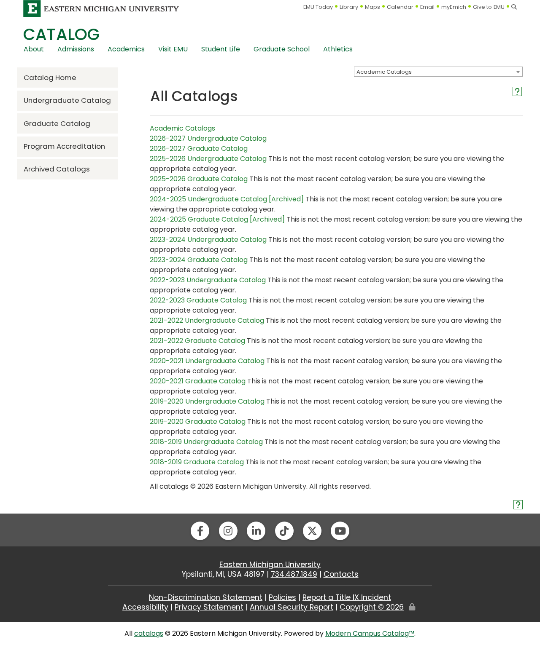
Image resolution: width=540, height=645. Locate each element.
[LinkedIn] (256, 531)
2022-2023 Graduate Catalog (198, 300)
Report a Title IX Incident (346, 597)
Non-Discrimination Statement (205, 597)
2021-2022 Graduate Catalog (197, 340)
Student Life (220, 49)
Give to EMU (489, 7)
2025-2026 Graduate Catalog (199, 179)
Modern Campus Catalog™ (369, 633)
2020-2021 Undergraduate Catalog (207, 361)
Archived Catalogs (57, 169)
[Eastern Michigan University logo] (101, 8)
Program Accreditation (64, 146)
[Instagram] (228, 531)
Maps (372, 7)
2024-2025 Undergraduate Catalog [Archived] (227, 199)
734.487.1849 (294, 574)
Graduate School (282, 49)
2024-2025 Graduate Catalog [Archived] (217, 219)
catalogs (148, 633)
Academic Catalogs (182, 128)
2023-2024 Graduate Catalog (199, 260)
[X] (312, 531)
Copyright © (372, 607)
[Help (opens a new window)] (517, 91)
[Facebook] (200, 531)
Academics (126, 49)
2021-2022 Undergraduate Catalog (207, 320)
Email (427, 7)
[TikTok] (284, 531)
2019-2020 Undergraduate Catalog (207, 401)
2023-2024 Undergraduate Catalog (208, 239)
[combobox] (438, 72)
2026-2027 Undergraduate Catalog (208, 138)
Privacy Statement (209, 607)
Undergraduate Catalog (67, 100)
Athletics (338, 49)
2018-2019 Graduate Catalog (197, 462)
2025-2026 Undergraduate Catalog (208, 158)
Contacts (341, 574)
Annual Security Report (291, 607)
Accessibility (145, 607)
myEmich (453, 7)
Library (349, 7)
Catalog (61, 34)
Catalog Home (50, 77)
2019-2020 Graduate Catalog (198, 421)
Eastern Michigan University (270, 564)
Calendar (400, 7)
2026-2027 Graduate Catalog (199, 148)
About (34, 49)
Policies (282, 597)
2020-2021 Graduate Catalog (198, 381)
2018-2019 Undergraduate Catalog (206, 442)
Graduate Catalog (57, 123)
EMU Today (318, 7)
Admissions (75, 49)
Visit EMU (173, 49)
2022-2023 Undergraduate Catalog (208, 280)
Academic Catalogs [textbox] (384, 72)
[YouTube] (340, 531)
